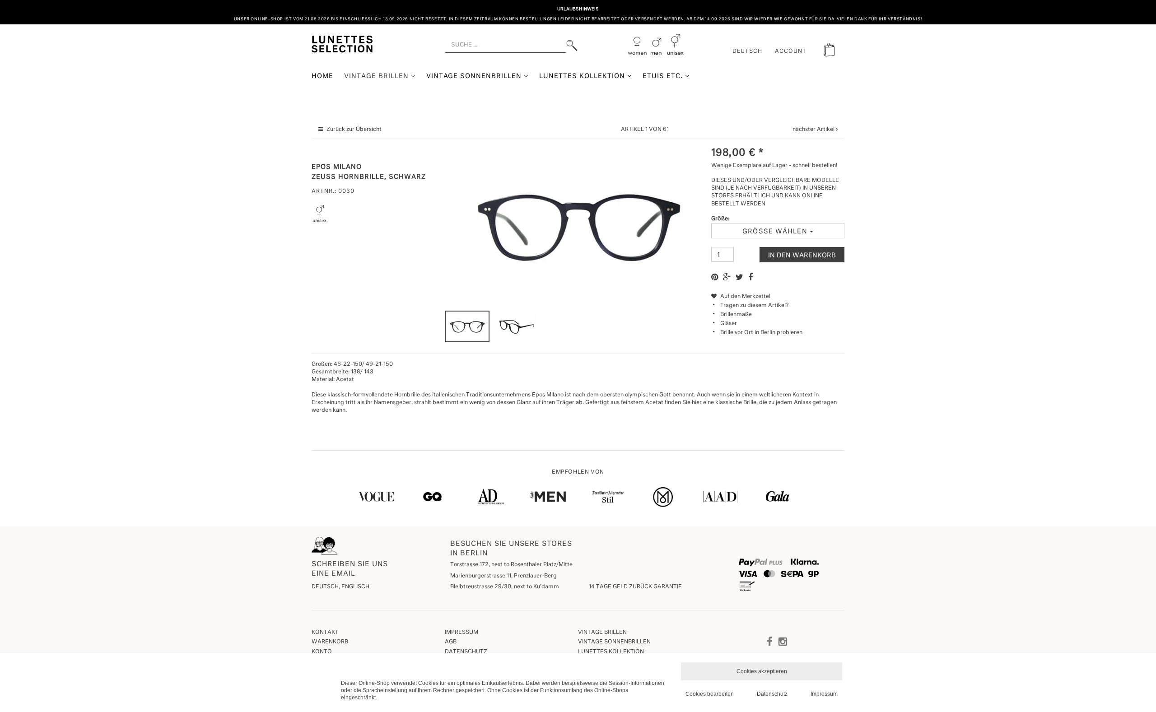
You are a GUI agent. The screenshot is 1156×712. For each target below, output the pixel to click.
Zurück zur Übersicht (354, 129)
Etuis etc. (664, 76)
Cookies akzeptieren (761, 671)
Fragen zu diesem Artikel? (754, 305)
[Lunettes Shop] (342, 43)
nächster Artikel (814, 129)
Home (322, 76)
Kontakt (325, 632)
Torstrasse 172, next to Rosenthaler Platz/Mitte (511, 565)
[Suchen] (572, 45)
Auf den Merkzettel (744, 296)
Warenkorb (330, 642)
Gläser (728, 323)
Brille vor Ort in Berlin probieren (761, 332)
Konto (322, 652)
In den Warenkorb (802, 255)
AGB (451, 642)
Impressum (461, 632)
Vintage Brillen (377, 76)
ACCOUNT (790, 51)
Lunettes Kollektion (583, 76)
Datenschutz (466, 652)
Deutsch (747, 51)
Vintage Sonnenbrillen (475, 76)
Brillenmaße (736, 314)
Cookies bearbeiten (709, 694)
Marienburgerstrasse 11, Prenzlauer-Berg (503, 576)
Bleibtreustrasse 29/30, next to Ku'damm (504, 587)
